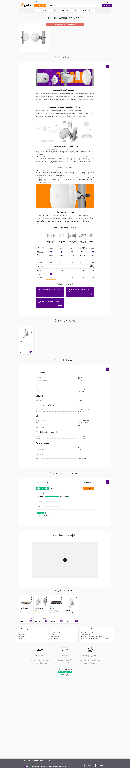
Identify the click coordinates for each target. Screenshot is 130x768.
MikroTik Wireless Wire (61, 242)
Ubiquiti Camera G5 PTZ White (88, 627)
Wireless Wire (86, 10)
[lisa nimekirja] (31, 332)
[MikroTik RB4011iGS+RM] (56, 599)
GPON (52, 630)
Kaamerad (53, 627)
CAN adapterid (54, 634)
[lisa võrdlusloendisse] (31, 328)
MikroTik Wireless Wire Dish (93, 242)
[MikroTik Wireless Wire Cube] (72, 236)
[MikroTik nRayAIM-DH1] (26, 332)
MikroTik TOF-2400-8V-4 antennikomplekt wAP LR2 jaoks (94, 634)
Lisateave (69, 763)
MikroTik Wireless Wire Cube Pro (82, 242)
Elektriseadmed (21, 630)
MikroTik (44, 10)
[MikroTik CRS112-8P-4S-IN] (26, 599)
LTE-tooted (20, 628)
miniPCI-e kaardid (55, 628)
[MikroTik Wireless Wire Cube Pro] (83, 236)
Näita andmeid (62, 766)
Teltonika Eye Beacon (86, 630)
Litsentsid (20, 634)
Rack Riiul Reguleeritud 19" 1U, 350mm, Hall (91, 636)
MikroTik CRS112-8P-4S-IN (26, 606)
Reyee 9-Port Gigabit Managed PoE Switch (91, 632)
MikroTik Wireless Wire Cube (72, 242)
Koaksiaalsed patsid (55, 632)
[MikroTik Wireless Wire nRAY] (51, 236)
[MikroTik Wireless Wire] (62, 236)
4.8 (21, 604)
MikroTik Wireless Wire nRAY (51, 242)
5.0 (52, 604)
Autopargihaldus (22, 636)
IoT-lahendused (21, 632)
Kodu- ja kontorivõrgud (23, 627)
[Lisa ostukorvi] (31, 350)
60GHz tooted (65, 10)
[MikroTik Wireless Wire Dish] (93, 236)
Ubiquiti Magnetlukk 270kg (87, 628)
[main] (27, 5)
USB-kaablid (54, 636)
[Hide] (107, 66)
